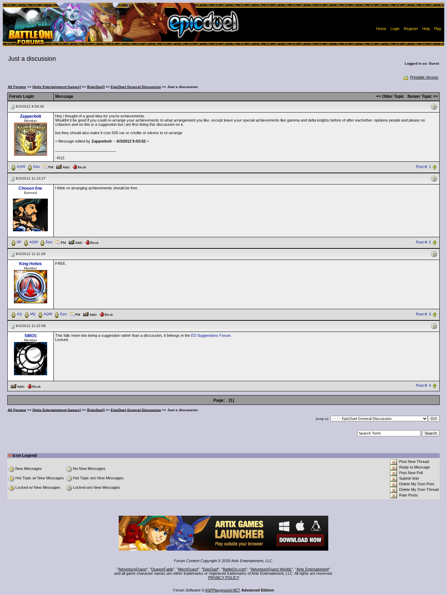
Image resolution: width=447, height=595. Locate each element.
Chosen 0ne (30, 188)
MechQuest (188, 569)
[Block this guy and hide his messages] (79, 166)
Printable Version (424, 77)
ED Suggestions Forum (210, 335)
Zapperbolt (30, 116)
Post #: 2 (423, 242)
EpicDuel (210, 569)
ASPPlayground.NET (222, 590)
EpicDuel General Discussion (136, 87)
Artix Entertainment (312, 569)
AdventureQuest (132, 569)
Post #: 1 (423, 167)
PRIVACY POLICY (223, 577)
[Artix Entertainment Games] (56, 87)
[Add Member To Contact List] (63, 166)
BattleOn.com (234, 569)
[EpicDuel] (95, 87)
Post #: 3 (423, 314)
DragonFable (162, 569)
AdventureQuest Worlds (271, 569)
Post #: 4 (423, 386)
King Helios (30, 263)
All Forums (17, 87)
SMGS (30, 335)
